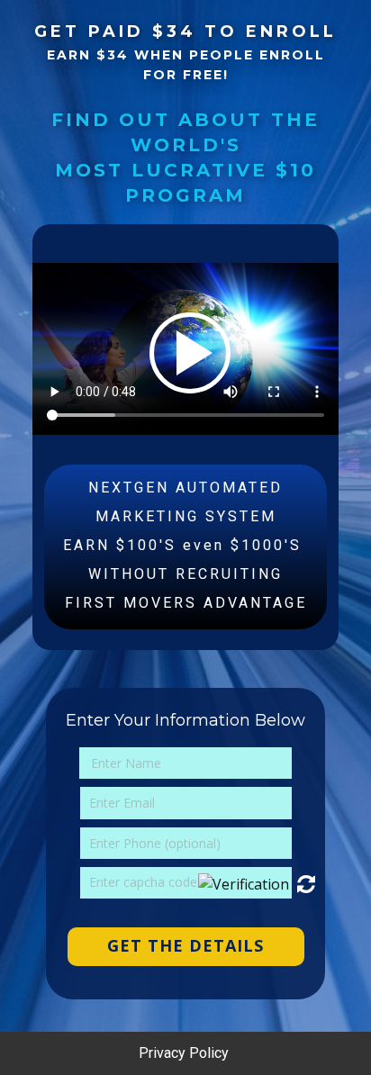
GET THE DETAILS (185, 945)
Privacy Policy (185, 1052)
